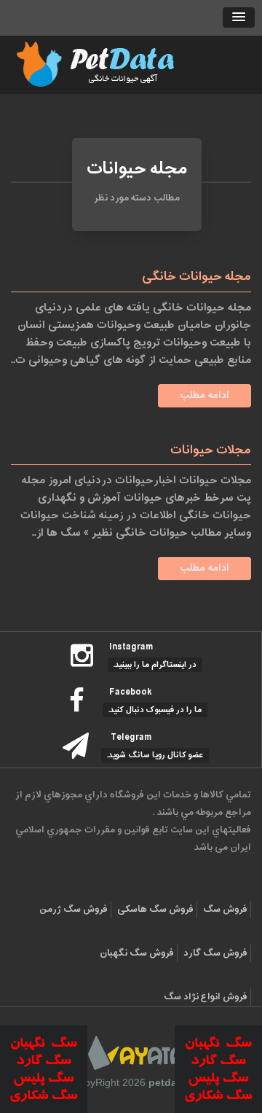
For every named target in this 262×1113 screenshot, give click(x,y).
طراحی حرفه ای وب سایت (136, 1053)
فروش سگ (225, 909)
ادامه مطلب (204, 395)
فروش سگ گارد (215, 953)
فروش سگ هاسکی (155, 909)
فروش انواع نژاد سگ (205, 997)
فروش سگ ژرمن (73, 909)
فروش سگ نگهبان (137, 953)
